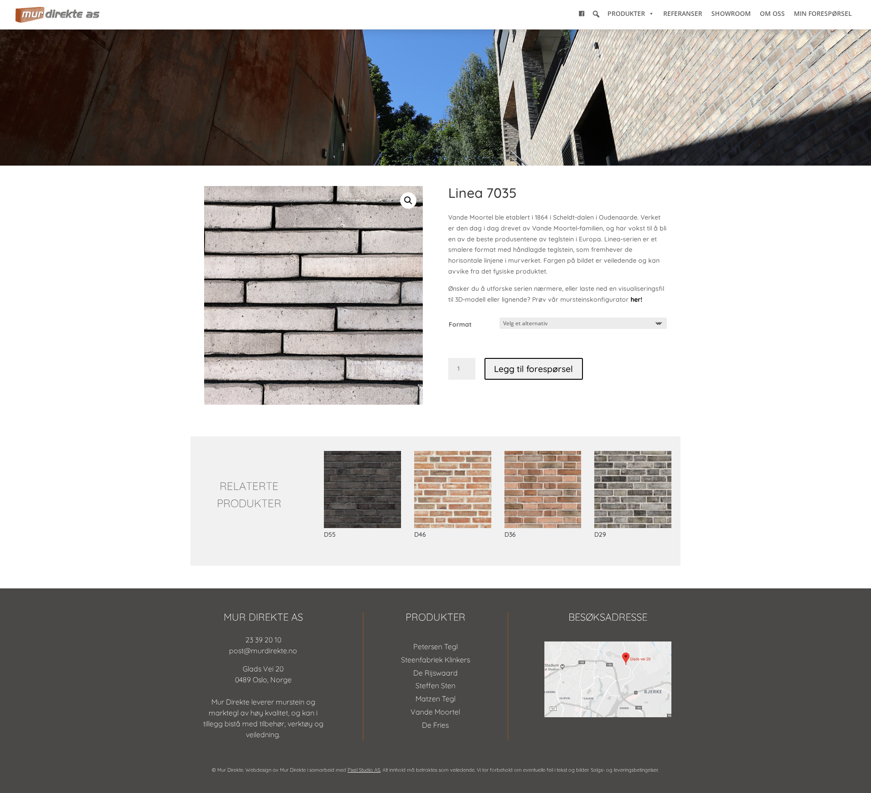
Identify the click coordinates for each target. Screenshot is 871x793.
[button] (596, 14)
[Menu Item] (581, 14)
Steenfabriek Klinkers (435, 659)
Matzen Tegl (435, 698)
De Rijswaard (435, 672)
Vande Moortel (435, 711)
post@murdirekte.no (263, 650)
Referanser (682, 13)
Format (460, 324)
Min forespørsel (823, 13)
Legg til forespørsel (533, 368)
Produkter (626, 13)
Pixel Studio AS (363, 770)
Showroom (731, 13)
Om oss (772, 13)
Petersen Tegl (435, 646)
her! (636, 299)
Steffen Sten (435, 685)
